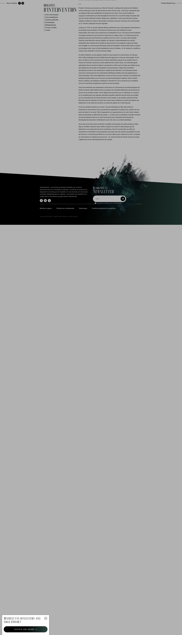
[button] (25, 629)
